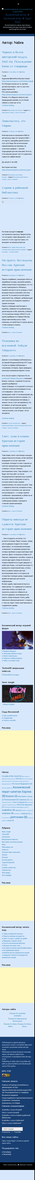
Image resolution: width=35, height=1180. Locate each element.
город (18, 810)
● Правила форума (9, 651)
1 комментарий (13, 252)
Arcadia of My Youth (11, 776)
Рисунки (4, 177)
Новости (5, 849)
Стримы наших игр (9, 867)
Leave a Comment (20, 112)
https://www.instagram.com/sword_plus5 (16, 170)
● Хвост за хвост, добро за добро (14, 938)
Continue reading (8, 105)
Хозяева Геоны (12, 804)
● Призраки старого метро (12, 941)
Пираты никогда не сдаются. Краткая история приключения (17, 524)
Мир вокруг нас (12, 110)
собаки (4, 820)
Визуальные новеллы (10, 839)
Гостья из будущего (22, 784)
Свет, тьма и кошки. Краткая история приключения (15, 441)
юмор (10, 820)
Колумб (19, 1110)
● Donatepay (6, 1152)
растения (5, 252)
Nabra (23, 72)
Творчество (16, 423)
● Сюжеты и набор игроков (12, 658)
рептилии (18, 817)
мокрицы (25, 813)
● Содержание (7, 718)
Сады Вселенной (8, 862)
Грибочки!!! (20, 1120)
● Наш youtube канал (9, 715)
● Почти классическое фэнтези (13, 943)
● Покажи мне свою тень (11, 945)
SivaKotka (5, 1110)
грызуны (30, 810)
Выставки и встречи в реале (12, 842)
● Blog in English (8, 704)
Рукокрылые (11, 799)
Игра (9, 332)
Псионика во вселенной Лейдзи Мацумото (14, 345)
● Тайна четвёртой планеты (12, 934)
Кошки (18, 177)
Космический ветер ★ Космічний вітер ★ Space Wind (17, 18)
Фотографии (22, 249)
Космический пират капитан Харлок (13, 425)
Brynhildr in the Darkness (8, 778)
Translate (17, 1132)
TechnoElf (5, 834)
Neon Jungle (11, 247)
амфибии (8, 810)
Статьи (10, 423)
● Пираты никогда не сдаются (13, 936)
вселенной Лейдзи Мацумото (13, 378)
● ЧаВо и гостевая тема (10, 660)
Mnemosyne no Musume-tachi (21, 781)
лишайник (17, 813)
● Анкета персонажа (9, 656)
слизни (30, 817)
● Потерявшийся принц (10, 950)
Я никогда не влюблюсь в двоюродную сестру (16, 807)
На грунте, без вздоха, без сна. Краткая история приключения (17, 265)
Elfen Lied (24, 778)
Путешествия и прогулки (10, 249)
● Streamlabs (6, 1154)
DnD (29, 110)
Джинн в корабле (7, 788)
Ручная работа (7, 860)
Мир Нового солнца (8, 112)
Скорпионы (24, 800)
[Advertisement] (17, 748)
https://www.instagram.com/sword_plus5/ (17, 94)
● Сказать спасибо (9, 720)
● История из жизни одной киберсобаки (17, 948)
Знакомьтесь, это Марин (11, 1103)
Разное (20, 110)
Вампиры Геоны (6, 784)
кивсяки (7, 813)
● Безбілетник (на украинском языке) (15, 953)
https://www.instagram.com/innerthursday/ (17, 81)
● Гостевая (15, 675)
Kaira (15, 1164)
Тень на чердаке (20, 802)
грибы (24, 810)
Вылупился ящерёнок (10, 1095)
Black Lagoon (26, 776)
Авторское (6, 837)
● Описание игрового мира (12, 653)
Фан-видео (6, 873)
